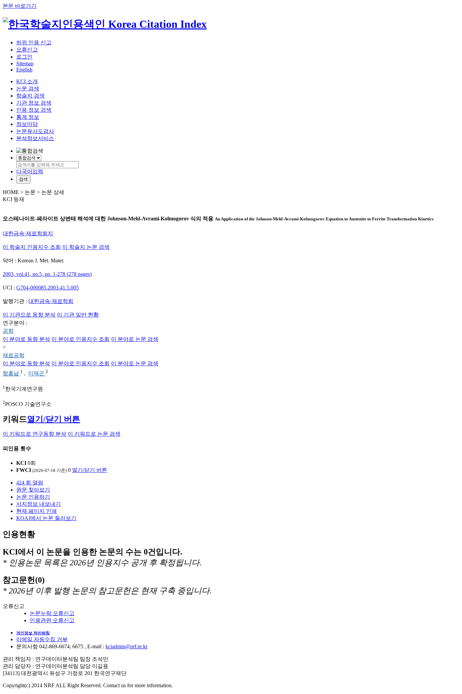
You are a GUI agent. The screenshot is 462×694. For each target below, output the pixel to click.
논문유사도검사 (35, 131)
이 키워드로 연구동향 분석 (34, 434)
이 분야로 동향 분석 (26, 339)
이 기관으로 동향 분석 (29, 315)
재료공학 (13, 355)
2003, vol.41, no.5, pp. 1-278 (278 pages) (47, 274)
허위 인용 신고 (33, 42)
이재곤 (37, 373)
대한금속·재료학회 (50, 301)
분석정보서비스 (35, 138)
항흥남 (11, 373)
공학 (8, 331)
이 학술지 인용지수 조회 (32, 247)
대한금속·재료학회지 (28, 233)
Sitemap (24, 63)
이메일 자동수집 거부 (42, 639)
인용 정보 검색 (33, 110)
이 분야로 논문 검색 (134, 339)
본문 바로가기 (20, 6)
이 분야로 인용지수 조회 (80, 339)
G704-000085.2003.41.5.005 (47, 287)
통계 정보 (27, 117)
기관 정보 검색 (33, 103)
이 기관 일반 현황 (78, 315)
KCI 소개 (27, 81)
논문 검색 (27, 88)
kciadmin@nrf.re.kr (126, 646)
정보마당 (27, 124)
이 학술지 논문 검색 (86, 247)
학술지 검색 (30, 96)
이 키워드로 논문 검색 (94, 434)
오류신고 (27, 49)
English (24, 69)
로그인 (24, 57)
